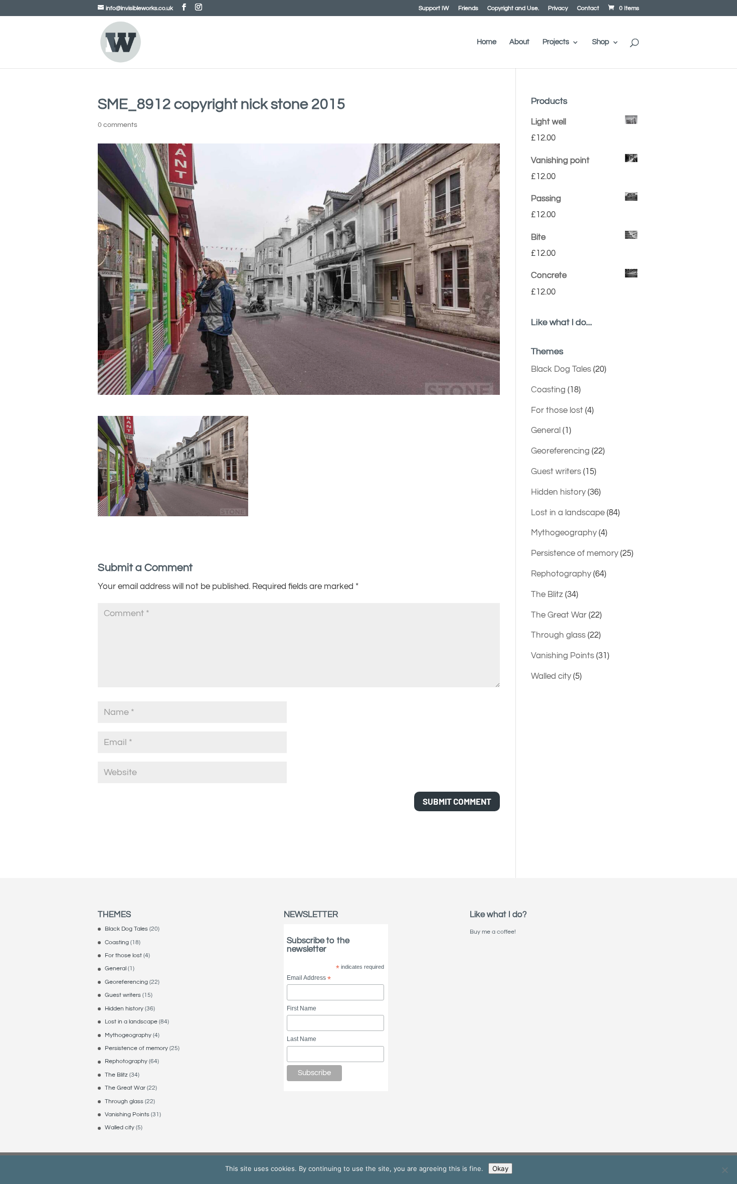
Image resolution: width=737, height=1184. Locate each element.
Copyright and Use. (513, 9)
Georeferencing (560, 451)
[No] (724, 1170)
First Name (301, 1008)
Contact (588, 9)
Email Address (309, 978)
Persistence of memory (574, 553)
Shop (600, 42)
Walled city (551, 676)
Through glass (558, 635)
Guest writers (556, 471)
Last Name (301, 1039)
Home (486, 42)
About (519, 42)
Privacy (558, 9)
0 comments (117, 124)
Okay (500, 1168)
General (546, 430)
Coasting (548, 389)
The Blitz (547, 594)
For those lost (557, 410)
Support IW (434, 9)
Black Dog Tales (561, 369)
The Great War (559, 615)
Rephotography (561, 573)
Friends (468, 9)
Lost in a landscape (568, 512)
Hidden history (558, 492)
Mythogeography (564, 532)
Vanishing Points (562, 655)
